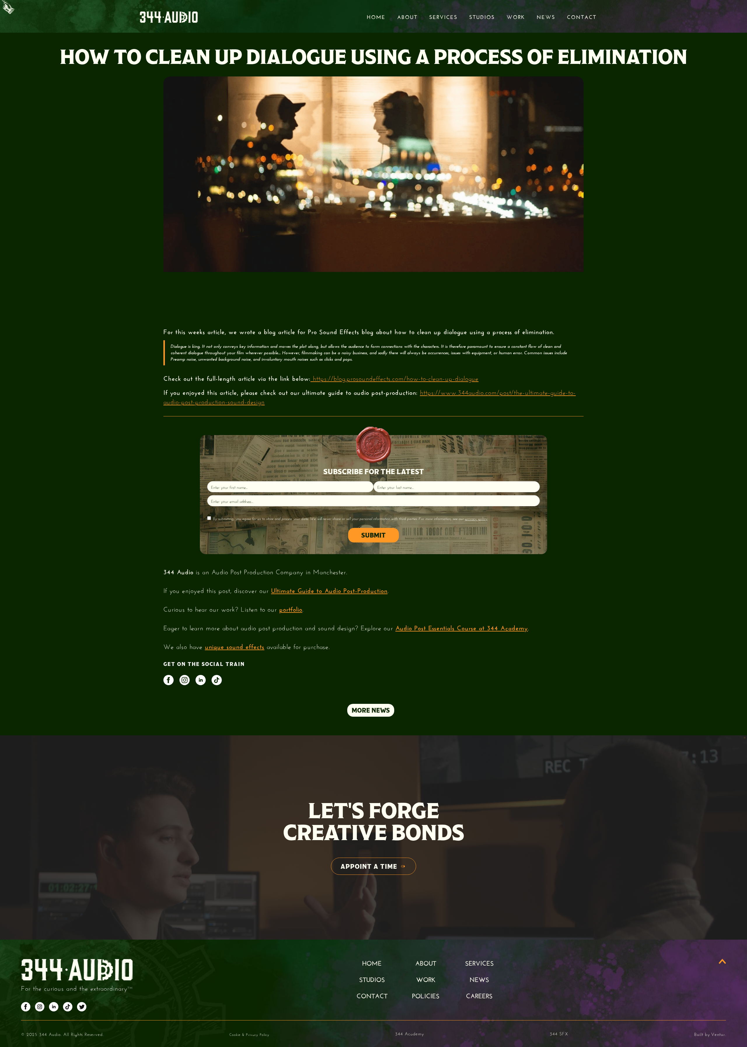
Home (376, 16)
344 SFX (559, 1033)
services (443, 16)
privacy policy (476, 518)
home (372, 962)
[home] (168, 16)
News (546, 16)
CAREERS (479, 995)
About (407, 16)
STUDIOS (482, 16)
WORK (425, 978)
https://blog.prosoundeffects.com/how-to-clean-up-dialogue (394, 378)
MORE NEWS (371, 710)
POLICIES (425, 995)
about (425, 962)
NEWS (479, 978)
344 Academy (409, 1033)
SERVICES (479, 962)
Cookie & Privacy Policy (249, 1034)
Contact (581, 16)
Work (516, 16)
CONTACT (372, 995)
